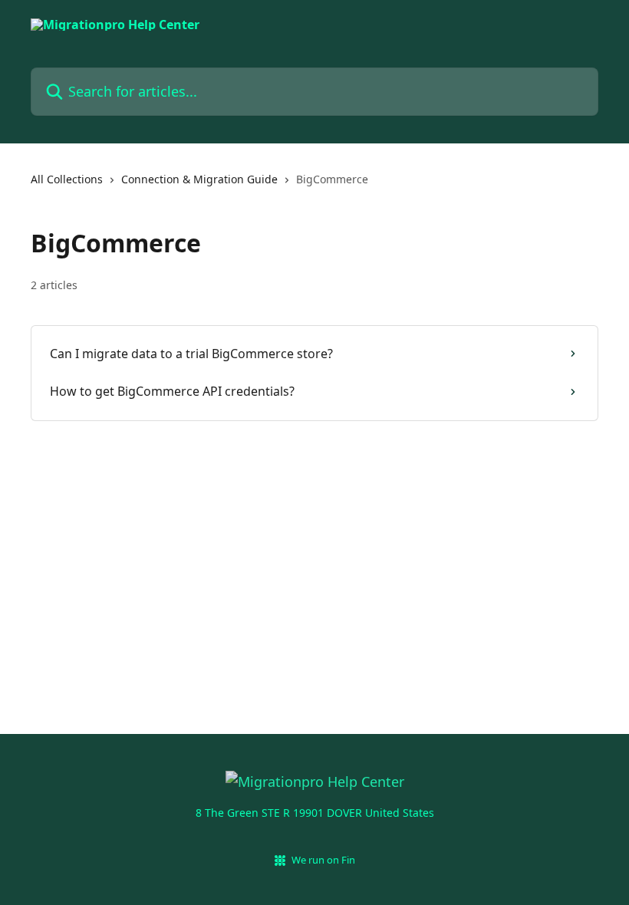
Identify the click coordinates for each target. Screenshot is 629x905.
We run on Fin (323, 860)
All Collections (67, 179)
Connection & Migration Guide (199, 179)
